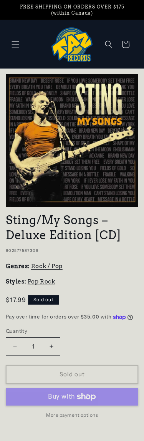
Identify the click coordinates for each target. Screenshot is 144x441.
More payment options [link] (72, 415)
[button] (15, 44)
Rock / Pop (47, 266)
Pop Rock (41, 281)
